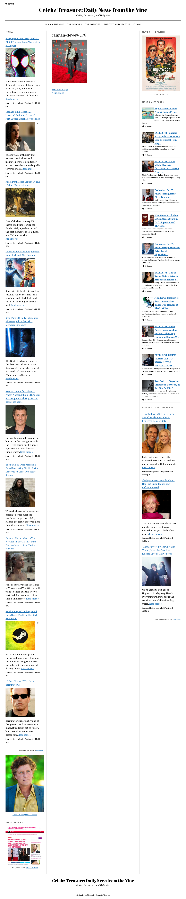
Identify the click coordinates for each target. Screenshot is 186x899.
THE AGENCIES (92, 24)
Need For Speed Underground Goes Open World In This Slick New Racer (21, 615)
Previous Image (60, 89)
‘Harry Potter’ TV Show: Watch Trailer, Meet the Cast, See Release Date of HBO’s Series (158, 550)
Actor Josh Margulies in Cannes (24, 814)
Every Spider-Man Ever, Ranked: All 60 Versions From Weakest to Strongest (23, 42)
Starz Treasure (32, 867)
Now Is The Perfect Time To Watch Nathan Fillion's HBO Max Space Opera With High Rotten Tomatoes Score (23, 396)
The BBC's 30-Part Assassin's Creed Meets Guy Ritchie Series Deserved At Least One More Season (22, 470)
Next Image (58, 92)
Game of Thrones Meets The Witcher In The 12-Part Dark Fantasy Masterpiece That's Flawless (21, 543)
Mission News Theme (84, 895)
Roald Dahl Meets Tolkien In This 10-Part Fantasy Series (23, 183)
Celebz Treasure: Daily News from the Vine (93, 10)
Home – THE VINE (54, 24)
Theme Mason (40, 750)
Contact (137, 24)
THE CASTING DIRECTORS (117, 24)
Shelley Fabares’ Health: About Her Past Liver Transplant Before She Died (158, 484)
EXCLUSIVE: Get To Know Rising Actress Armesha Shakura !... (166, 276)
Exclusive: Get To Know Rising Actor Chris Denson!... (165, 194)
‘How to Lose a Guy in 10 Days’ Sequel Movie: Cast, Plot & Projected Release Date (158, 417)
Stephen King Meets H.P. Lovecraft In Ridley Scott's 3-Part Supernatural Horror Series (23, 115)
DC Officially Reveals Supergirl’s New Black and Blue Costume (22, 253)
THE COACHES (74, 24)
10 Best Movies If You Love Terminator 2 (20, 683)
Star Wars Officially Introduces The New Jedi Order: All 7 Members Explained (22, 321)
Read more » (12, 99)
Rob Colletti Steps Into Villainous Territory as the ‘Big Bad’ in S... (167, 385)
